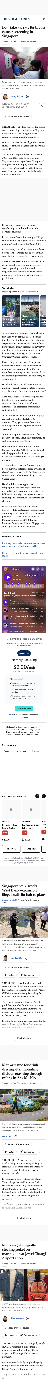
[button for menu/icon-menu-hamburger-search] (44, 19)
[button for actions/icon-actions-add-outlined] (27, 96)
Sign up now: (7, 41)
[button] (39, 19)
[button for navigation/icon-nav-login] (39, 19)
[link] (15, 19)
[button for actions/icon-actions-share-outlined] (42, 105)
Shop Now (11, 849)
